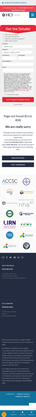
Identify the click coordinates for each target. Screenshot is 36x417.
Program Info (13, 414)
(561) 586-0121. (12, 145)
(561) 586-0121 (7, 269)
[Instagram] (22, 257)
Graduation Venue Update (15, 3)
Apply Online (31, 414)
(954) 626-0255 (17, 142)
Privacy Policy (23, 394)
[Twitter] (10, 257)
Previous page (18, 158)
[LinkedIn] (19, 257)
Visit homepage (18, 165)
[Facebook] (7, 257)
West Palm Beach (8, 265)
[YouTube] (15, 257)
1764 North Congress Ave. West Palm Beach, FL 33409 (14, 276)
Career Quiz (22, 414)
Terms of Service (22, 396)
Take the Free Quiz (18, 10)
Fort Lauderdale (7, 303)
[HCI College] (11, 15)
